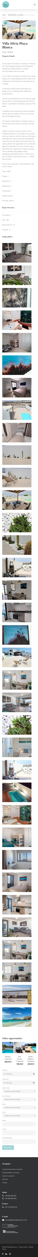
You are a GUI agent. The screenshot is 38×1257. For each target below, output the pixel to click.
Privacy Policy (23, 1247)
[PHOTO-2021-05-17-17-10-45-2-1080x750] (19, 860)
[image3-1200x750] (19, 320)
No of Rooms (6, 1096)
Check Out (5, 1079)
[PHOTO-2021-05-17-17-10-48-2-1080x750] (19, 972)
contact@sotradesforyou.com (16, 1220)
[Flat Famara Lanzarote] (19, 1047)
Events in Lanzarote (8, 1176)
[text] (19, 207)
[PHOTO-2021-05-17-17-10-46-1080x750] (19, 905)
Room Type (5, 1088)
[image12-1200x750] (19, 523)
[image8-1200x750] (19, 433)
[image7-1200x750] (19, 410)
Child (3, 1112)
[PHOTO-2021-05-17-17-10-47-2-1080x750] (19, 927)
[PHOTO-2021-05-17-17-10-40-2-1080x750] (19, 680)
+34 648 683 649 (10, 1198)
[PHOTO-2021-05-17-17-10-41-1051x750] (19, 748)
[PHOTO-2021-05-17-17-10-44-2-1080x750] (19, 815)
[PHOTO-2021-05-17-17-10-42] (19, 1017)
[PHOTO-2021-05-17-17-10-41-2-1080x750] (19, 725)
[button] (35, 5)
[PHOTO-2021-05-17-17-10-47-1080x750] (19, 950)
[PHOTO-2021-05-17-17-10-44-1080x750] (19, 838)
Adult (3, 1104)
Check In (4, 1070)
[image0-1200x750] (19, 276)
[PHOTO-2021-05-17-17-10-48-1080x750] (19, 995)
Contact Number (7, 1138)
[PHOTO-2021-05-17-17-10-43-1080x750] (19, 793)
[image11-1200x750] (19, 500)
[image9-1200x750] (19, 455)
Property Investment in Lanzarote (12, 1169)
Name (4, 1120)
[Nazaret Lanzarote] (7, 1047)
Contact (4, 1182)
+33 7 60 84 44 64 (11, 1207)
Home (3, 15)
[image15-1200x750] (19, 590)
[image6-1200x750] (19, 388)
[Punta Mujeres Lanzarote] (30, 1047)
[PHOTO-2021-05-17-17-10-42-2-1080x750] (19, 770)
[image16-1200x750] (19, 613)
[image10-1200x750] (19, 478)
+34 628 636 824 (10, 1196)
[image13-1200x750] (19, 545)
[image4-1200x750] (19, 343)
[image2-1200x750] (19, 253)
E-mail (4, 1129)
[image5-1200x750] (19, 365)
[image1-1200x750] (19, 298)
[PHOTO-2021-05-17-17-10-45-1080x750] (19, 883)
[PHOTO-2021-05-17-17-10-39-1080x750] (19, 658)
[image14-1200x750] (19, 568)
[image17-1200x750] (19, 635)
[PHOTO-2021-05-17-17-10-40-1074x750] (19, 703)
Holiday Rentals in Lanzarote (15, 15)
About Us (5, 1179)
